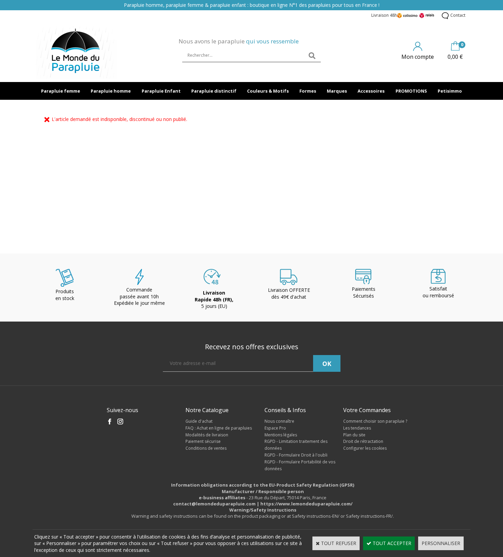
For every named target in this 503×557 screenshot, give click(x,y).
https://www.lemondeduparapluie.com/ (306, 504)
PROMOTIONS (411, 91)
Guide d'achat (198, 421)
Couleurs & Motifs (268, 91)
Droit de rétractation (363, 441)
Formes (307, 91)
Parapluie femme (60, 91)
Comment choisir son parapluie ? (375, 421)
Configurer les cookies (365, 448)
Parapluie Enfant (161, 91)
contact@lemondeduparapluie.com (214, 504)
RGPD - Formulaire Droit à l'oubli (296, 455)
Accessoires (371, 91)
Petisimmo (450, 91)
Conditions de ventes (206, 448)
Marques (337, 91)
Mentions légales (281, 435)
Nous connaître (279, 421)
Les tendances (357, 428)
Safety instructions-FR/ (369, 516)
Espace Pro (275, 428)
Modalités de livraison (206, 435)
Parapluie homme (111, 91)
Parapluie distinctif (213, 91)
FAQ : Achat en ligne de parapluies (218, 428)
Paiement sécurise (203, 441)
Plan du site (354, 435)
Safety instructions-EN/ (315, 516)
